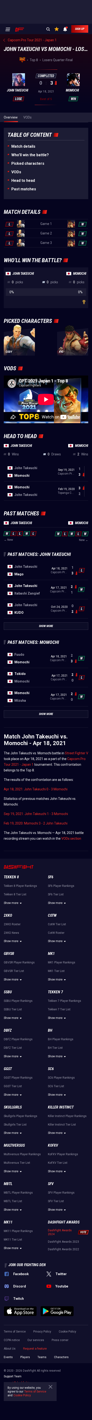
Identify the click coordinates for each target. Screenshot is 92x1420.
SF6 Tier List (56, 894)
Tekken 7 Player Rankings (64, 1001)
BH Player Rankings (60, 1039)
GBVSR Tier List (14, 971)
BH (50, 1030)
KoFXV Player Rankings (63, 1154)
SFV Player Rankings (61, 1192)
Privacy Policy (42, 1331)
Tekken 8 (11, 877)
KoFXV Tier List (57, 1162)
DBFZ (8, 1030)
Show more (11, 903)
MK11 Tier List (13, 1239)
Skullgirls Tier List (15, 1124)
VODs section (71, 838)
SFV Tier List (56, 1201)
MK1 (51, 953)
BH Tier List (55, 1047)
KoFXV (53, 1145)
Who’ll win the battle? (30, 155)
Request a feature (35, 1348)
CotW (52, 915)
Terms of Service (15, 1331)
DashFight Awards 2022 (63, 1249)
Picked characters (27, 163)
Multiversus (14, 1145)
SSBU (8, 992)
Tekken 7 (55, 992)
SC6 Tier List (56, 1086)
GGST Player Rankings (18, 1077)
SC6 (51, 1069)
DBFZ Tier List (13, 1047)
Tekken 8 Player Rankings (20, 886)
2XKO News (11, 932)
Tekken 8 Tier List (15, 894)
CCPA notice (12, 1340)
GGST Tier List (13, 1086)
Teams (42, 1357)
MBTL (8, 1184)
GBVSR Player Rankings (19, 962)
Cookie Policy (67, 1331)
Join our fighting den (27, 1265)
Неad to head (23, 180)
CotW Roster (56, 932)
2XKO (8, 915)
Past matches (23, 189)
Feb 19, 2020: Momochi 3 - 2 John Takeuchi (35, 823)
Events (8, 1357)
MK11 (8, 1222)
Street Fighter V (76, 753)
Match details (23, 146)
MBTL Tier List (13, 1201)
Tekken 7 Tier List (59, 1009)
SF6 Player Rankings (61, 886)
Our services (35, 1340)
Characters (61, 1357)
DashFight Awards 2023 (63, 1241)
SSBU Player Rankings (18, 1001)
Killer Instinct (61, 1107)
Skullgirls (13, 1107)
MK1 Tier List (56, 971)
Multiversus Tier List (17, 1162)
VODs (16, 172)
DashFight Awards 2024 (60, 1232)
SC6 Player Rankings (61, 1077)
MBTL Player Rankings (18, 1192)
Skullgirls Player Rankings (20, 1116)
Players (25, 1357)
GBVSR (9, 953)
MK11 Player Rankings (18, 1231)
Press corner (60, 1340)
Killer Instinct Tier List (62, 1124)
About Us (10, 1348)
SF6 (50, 877)
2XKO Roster (12, 924)
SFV (51, 1184)
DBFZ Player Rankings (18, 1039)
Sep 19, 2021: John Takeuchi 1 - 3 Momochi (36, 814)
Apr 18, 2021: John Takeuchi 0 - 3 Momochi (35, 789)
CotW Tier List (57, 924)
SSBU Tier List (13, 1009)
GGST (8, 1069)
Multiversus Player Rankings (22, 1154)
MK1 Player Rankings (61, 962)
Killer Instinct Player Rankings (67, 1116)
